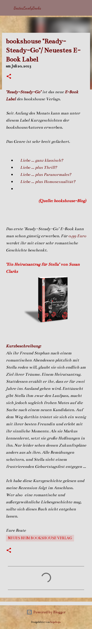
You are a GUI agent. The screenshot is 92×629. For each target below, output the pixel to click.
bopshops (55, 622)
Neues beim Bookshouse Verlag (40, 538)
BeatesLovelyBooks (27, 8)
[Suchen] (85, 8)
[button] (9, 76)
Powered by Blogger (49, 612)
